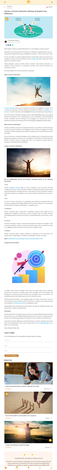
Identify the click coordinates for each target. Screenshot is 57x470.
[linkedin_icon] (8, 45)
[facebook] (20, 454)
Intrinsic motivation (9, 108)
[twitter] (28, 454)
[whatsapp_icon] (13, 45)
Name (6, 345)
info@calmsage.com (45, 323)
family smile (35, 59)
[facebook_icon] (10, 45)
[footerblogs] (5, 468)
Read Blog (8, 389)
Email (6, 350)
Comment (7, 340)
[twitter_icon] (6, 45)
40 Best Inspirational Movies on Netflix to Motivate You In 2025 (22, 386)
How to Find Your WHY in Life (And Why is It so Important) (20, 415)
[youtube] (32, 454)
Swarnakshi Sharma (13, 40)
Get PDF (50, 6)
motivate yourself (18, 303)
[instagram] (24, 454)
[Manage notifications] (54, 467)
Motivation (9, 8)
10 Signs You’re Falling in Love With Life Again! (17, 445)
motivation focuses (14, 187)
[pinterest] (36, 454)
